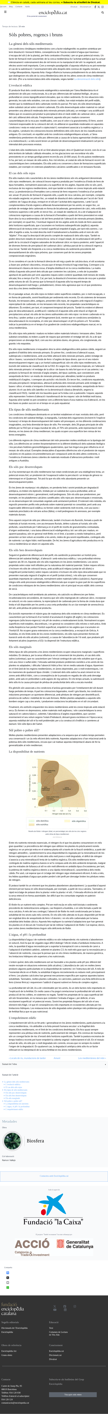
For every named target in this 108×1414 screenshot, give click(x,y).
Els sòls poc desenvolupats (15, 1093)
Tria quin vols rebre (73, 1394)
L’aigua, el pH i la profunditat (17, 1107)
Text (51, 1328)
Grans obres (6, 1355)
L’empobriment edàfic (14, 1109)
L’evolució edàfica (12, 1084)
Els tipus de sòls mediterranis (15, 1090)
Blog (11, 7)
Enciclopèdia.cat (56, 1351)
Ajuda (27, 7)
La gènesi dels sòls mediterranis (16, 1082)
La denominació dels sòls (87, 79)
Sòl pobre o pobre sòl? (13, 1101)
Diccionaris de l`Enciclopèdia (14, 1328)
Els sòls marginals (12, 1098)
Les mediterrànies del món (92, 1058)
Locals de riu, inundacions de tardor (27, 1058)
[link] (54, 1064)
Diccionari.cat (85, 7)
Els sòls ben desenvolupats (15, 1096)
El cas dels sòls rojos (13, 1087)
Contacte (18, 7)
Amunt (57, 1058)
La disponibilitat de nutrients (16, 1104)
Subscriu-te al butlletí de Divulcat (81, 2)
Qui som (3, 7)
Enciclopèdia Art (8, 1351)
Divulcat (74, 7)
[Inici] (53, 12)
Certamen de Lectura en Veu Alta (58, 1333)
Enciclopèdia (7, 1332)
